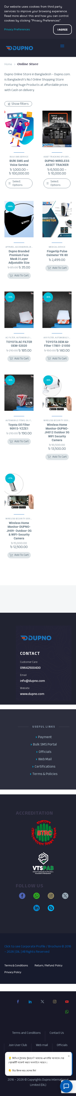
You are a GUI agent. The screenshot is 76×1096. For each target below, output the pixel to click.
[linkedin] (36, 910)
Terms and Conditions (26, 1033)
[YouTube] (67, 1005)
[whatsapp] (36, 898)
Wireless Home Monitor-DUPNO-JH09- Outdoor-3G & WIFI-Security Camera (19, 530)
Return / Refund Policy (49, 965)
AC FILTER (10, 338)
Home (8, 64)
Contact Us (57, 1033)
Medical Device (57, 247)
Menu (65, 48)
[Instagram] (55, 1005)
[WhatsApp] (67, 1015)
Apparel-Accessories (16, 247)
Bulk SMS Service (19, 157)
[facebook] (22, 898)
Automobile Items (25, 338)
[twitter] (65, 898)
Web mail (42, 1046)
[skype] (51, 910)
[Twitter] (42, 1005)
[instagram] (51, 898)
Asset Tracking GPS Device (57, 157)
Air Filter (48, 338)
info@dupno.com (32, 681)
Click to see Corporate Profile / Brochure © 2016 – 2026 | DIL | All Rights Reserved (37, 949)
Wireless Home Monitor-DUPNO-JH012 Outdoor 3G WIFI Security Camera (57, 432)
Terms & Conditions (16, 965)
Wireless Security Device (57, 420)
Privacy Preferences (17, 29)
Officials (62, 1046)
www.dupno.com (32, 694)
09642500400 (30, 668)
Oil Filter (31, 420)
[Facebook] (18, 1005)
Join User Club (18, 1046)
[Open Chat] (66, 1086)
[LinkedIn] (30, 1005)
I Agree (62, 29)
